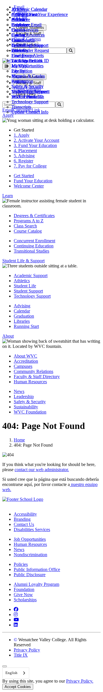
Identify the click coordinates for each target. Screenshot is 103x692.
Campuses (23, 366)
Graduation (24, 316)
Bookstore (20, 19)
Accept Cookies (18, 687)
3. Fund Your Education (35, 145)
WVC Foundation (27, 96)
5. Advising (24, 155)
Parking (18, 81)
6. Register (23, 160)
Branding (22, 519)
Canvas (18, 29)
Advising (22, 305)
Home (19, 439)
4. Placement (25, 150)
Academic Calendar (29, 9)
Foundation (24, 589)
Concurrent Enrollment (34, 240)
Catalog (18, 35)
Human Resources (30, 381)
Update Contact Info (29, 112)
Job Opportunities (27, 65)
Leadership (24, 396)
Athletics (19, 14)
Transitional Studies (31, 251)
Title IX (21, 655)
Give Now (23, 594)
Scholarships (25, 599)
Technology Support (29, 101)
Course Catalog (28, 231)
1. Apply (21, 135)
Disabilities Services (32, 529)
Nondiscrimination (30, 554)
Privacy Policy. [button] (79, 681)
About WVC (25, 356)
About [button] (8, 336)
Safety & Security (27, 86)
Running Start (26, 326)
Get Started (24, 175)
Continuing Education (34, 245)
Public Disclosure (29, 574)
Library (18, 70)
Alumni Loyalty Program (36, 584)
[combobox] (15, 673)
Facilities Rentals (26, 60)
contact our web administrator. (42, 469)
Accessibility (25, 514)
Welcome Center (29, 185)
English (11, 673)
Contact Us (24, 524)
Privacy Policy (27, 649)
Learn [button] (7, 195)
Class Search (23, 40)
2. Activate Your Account (36, 140)
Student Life (25, 285)
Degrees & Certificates (34, 215)
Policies (21, 564)
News (19, 391)
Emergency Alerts (27, 55)
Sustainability (26, 406)
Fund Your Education (33, 180)
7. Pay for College (30, 166)
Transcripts (21, 106)
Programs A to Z (28, 220)
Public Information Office (37, 569)
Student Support (28, 290)
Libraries (22, 321)
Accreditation (26, 361)
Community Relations (33, 371)
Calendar (19, 24)
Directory (20, 50)
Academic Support (30, 275)
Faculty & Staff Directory (37, 376)
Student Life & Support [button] (23, 260)
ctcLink (18, 45)
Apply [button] (8, 115)
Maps (16, 76)
